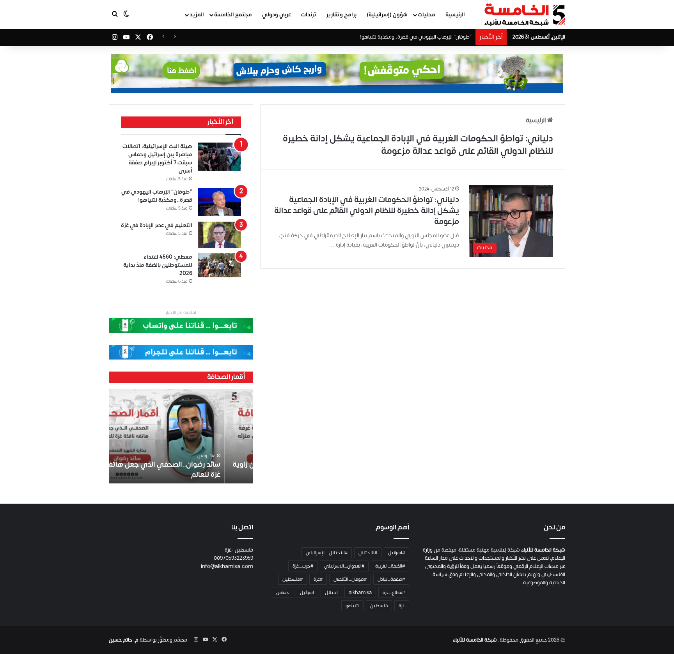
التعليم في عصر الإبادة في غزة (156, 225)
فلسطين (379, 606)
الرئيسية (455, 14)
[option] (181, 436)
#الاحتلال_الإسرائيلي (327, 553)
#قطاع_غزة (394, 592)
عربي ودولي (276, 14)
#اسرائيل (396, 553)
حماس (282, 592)
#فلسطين (292, 579)
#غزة (318, 579)
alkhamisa (360, 592)
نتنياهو (352, 606)
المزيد (197, 14)
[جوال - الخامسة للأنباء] (337, 73)
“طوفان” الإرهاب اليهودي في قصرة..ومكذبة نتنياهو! (416, 37)
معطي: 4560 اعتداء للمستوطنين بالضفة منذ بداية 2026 (157, 265)
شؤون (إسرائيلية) (387, 14)
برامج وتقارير (341, 14)
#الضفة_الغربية (390, 566)
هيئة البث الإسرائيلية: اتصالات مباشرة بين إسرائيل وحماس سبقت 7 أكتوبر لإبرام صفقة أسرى (157, 158)
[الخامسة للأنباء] (524, 15)
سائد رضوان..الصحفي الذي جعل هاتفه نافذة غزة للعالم (182, 469)
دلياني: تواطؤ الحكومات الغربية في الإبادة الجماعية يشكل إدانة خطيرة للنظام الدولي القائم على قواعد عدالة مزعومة (366, 210)
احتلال (331, 592)
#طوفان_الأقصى (350, 579)
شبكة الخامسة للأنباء (475, 640)
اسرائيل (307, 592)
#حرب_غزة (303, 566)
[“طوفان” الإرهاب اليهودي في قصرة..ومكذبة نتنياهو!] (219, 202)
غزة (402, 606)
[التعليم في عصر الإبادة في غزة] (219, 235)
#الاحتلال (367, 553)
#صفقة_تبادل (391, 579)
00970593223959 (233, 558)
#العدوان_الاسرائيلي (344, 566)
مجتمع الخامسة (233, 14)
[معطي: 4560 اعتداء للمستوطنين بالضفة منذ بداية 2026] (219, 265)
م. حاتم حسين (123, 640)
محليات (426, 14)
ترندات (308, 14)
